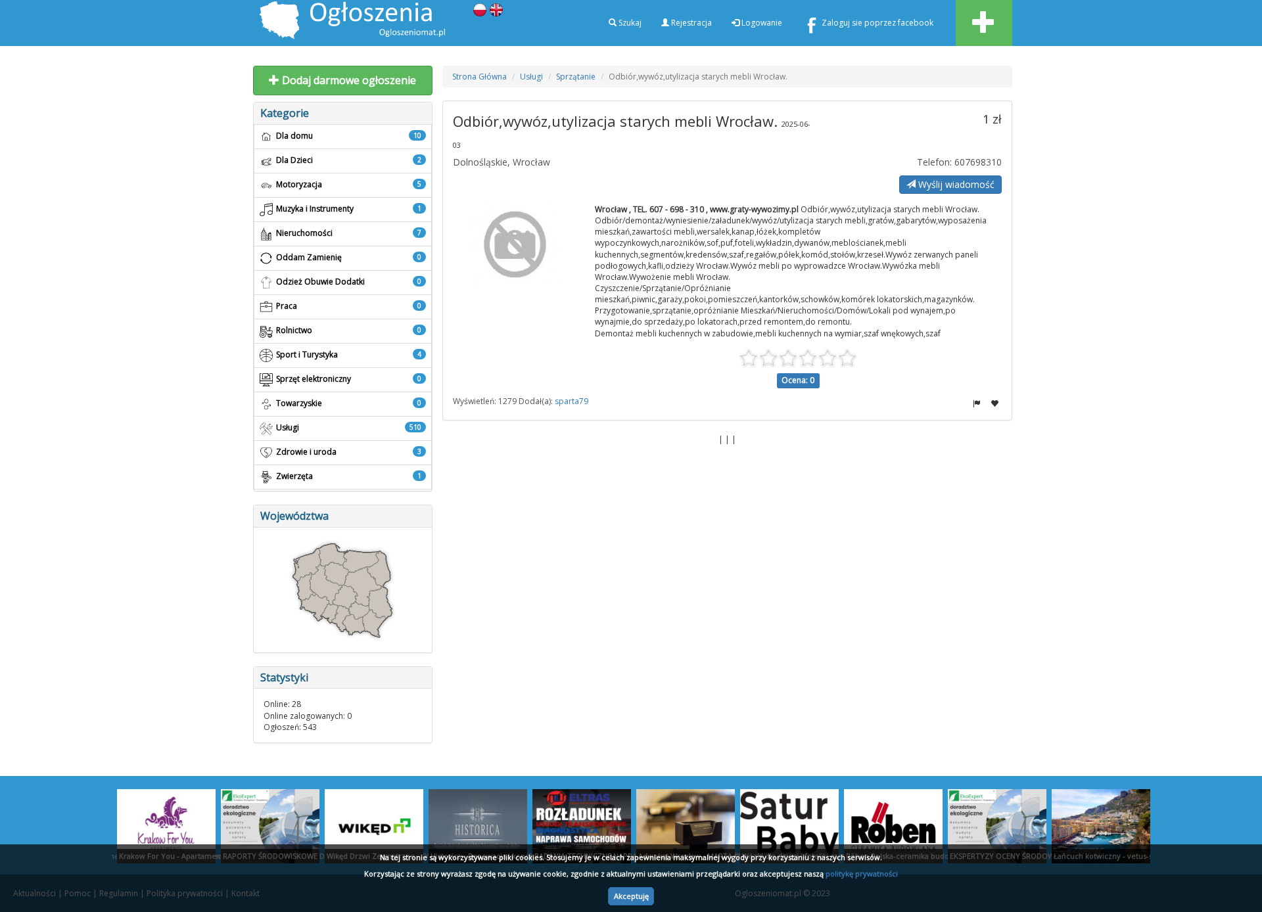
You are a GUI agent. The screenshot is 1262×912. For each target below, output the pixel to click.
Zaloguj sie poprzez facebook (877, 22)
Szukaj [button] (629, 22)
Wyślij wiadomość (955, 184)
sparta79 (571, 401)
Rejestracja (690, 22)
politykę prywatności (862, 873)
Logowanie (760, 22)
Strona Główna (479, 76)
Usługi (531, 76)
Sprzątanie (576, 76)
